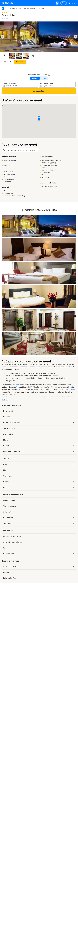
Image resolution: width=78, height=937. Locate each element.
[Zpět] (3, 8)
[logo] (7, 3)
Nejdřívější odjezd (9, 83)
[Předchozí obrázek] (2, 37)
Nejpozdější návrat (46, 83)
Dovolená (35, 78)
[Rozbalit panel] (73, 411)
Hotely (44, 78)
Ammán (33, 8)
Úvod (8, 8)
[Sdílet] (10, 62)
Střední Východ (16, 8)
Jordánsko (25, 8)
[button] (39, 118)
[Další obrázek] (75, 37)
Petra (72, 390)
